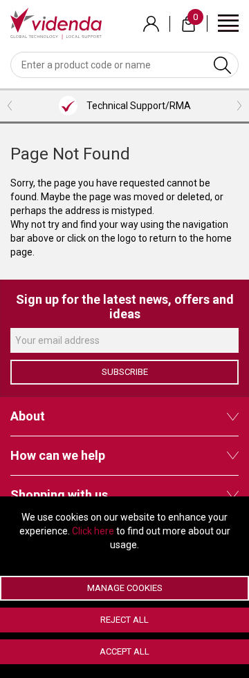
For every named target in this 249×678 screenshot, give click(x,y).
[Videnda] (56, 22)
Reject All (124, 619)
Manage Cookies (125, 588)
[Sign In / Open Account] (151, 24)
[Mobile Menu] (228, 22)
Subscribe (125, 372)
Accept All (124, 651)
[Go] (222, 65)
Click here (93, 530)
